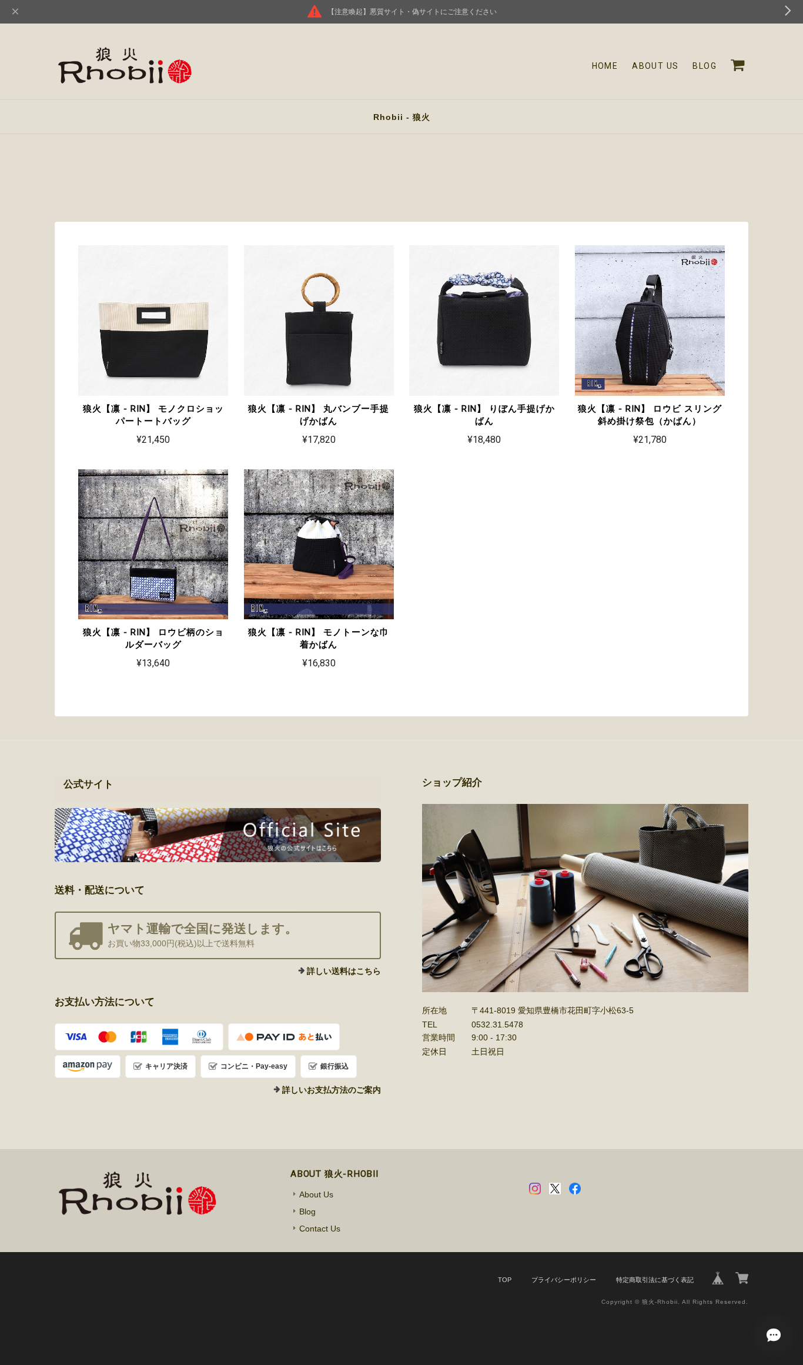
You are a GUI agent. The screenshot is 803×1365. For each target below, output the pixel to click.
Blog (704, 66)
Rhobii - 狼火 (401, 117)
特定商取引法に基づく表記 (655, 1279)
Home (605, 66)
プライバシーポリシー (563, 1279)
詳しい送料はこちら (344, 971)
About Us (655, 66)
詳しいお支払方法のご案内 (331, 1089)
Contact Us (319, 1228)
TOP (504, 1279)
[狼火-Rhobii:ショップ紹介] (585, 898)
